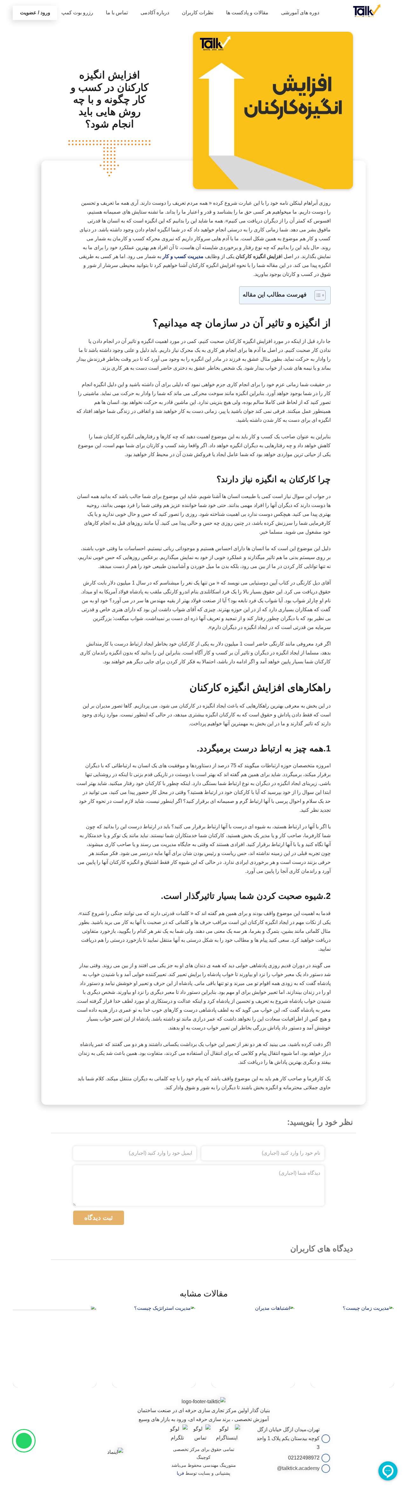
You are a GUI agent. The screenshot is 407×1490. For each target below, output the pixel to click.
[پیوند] (367, 10)
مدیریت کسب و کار (183, 256)
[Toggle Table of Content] (317, 295)
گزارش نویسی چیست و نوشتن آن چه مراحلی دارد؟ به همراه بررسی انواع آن (54, 1375)
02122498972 (304, 1457)
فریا (180, 1473)
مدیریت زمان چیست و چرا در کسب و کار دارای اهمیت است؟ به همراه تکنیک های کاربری (352, 1373)
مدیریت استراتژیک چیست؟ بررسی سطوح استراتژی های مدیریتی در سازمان (154, 1375)
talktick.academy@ (298, 1468)
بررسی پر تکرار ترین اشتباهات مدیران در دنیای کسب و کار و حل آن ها (253, 1375)
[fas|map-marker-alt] (325, 1438)
